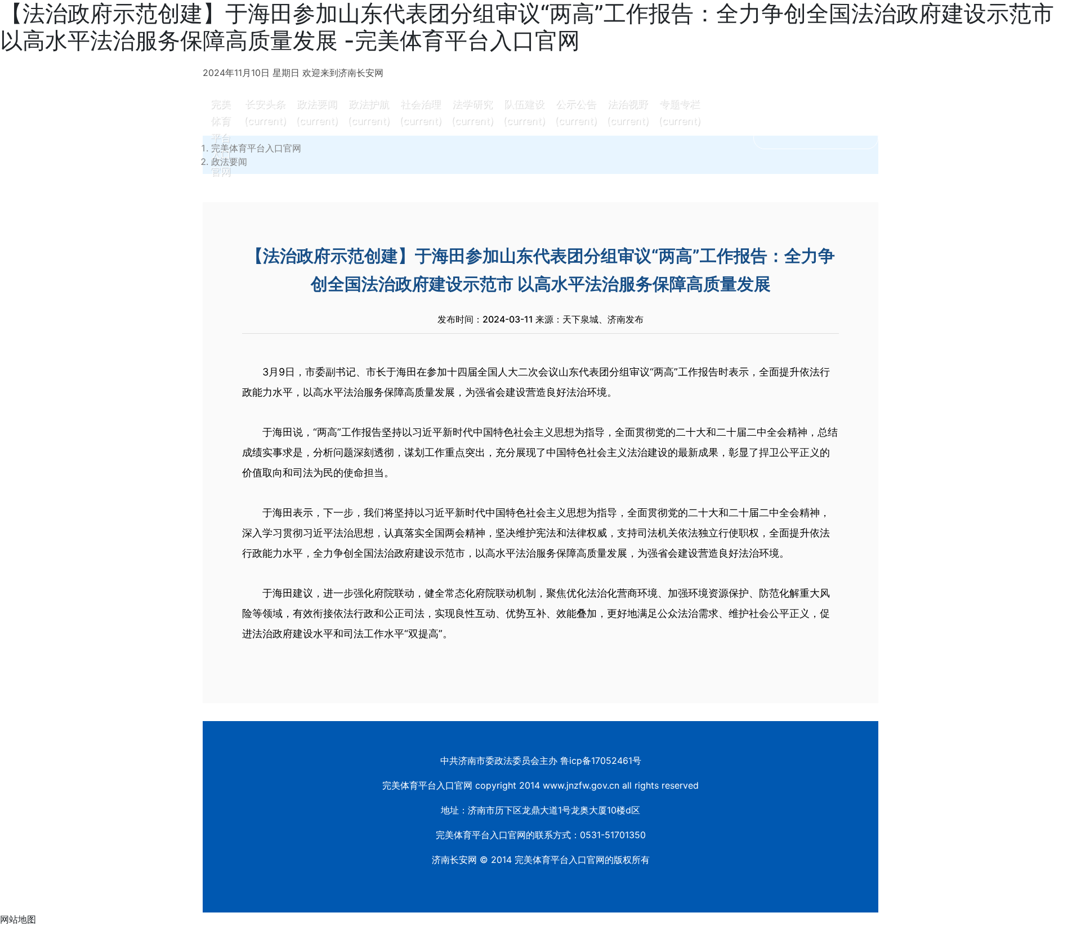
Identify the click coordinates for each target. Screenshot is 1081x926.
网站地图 (18, 919)
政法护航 (368, 112)
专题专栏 (679, 112)
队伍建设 (524, 112)
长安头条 (265, 112)
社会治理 (420, 112)
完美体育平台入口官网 (221, 137)
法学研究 (472, 112)
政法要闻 (317, 112)
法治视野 (627, 112)
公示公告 (576, 112)
